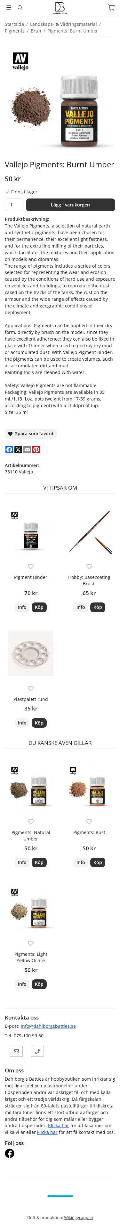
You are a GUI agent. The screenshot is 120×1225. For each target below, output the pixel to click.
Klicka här (58, 1125)
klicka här (47, 1132)
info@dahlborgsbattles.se (48, 1026)
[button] (39, 607)
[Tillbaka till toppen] (106, 1211)
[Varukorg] (111, 7)
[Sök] (20, 8)
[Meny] (8, 7)
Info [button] (22, 607)
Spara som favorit (33, 433)
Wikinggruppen (78, 1217)
